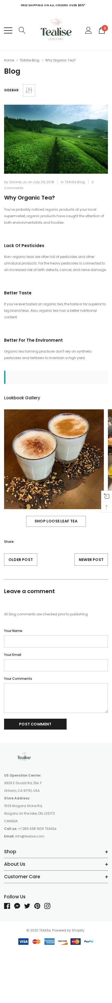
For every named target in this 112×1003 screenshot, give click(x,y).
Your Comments (18, 678)
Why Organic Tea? (29, 197)
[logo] (56, 30)
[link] (24, 757)
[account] (88, 30)
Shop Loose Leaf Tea (56, 521)
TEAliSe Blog (29, 60)
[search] (22, 30)
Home (9, 60)
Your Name (13, 630)
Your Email (12, 654)
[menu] (8, 30)
